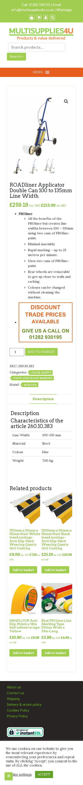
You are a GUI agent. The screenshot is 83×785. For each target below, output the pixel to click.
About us (14, 687)
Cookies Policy (18, 710)
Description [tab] (43, 399)
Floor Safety (41, 372)
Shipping (13, 699)
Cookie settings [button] (19, 775)
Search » (16, 56)
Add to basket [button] (23, 570)
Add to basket (41, 352)
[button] (66, 101)
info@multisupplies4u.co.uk (33, 10)
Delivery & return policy (24, 705)
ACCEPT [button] (44, 774)
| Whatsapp (63, 10)
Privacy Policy (17, 716)
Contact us (15, 693)
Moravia (30, 384)
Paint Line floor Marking (32, 378)
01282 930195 (39, 5)
